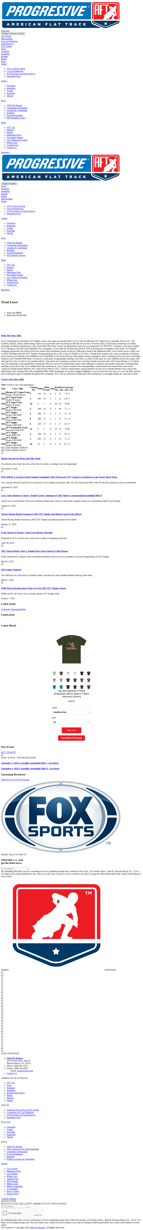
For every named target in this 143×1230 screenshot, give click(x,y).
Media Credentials (15, 1186)
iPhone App (12, 142)
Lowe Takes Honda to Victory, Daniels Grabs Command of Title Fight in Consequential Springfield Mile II (51, 495)
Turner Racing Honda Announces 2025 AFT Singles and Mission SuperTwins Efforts (41, 514)
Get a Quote (12, 1169)
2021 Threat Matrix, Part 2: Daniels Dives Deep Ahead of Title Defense (34, 551)
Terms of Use (13, 1194)
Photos (10, 132)
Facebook (11, 86)
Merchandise (6, 39)
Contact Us (12, 147)
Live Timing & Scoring (17, 140)
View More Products (71, 738)
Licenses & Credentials (17, 110)
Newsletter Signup (15, 137)
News (3, 49)
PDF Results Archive (16, 118)
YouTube (11, 93)
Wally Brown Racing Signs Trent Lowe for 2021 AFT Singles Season (33, 588)
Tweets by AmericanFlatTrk (13, 609)
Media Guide (12, 1184)
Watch (4, 64)
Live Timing (12, 1174)
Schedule (5, 51)
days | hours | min (13, 34)
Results (4, 56)
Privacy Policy (13, 1191)
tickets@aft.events (25, 1071)
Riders (4, 59)
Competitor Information (17, 108)
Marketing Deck (14, 135)
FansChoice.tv (7, 44)
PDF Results (12, 1181)
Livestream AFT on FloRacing (20, 1112)
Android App (12, 145)
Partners (10, 130)
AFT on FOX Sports (16, 69)
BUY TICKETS (8, 752)
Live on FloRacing (9, 41)
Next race (5, 31)
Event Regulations (15, 115)
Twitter (10, 91)
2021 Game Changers (11, 569)
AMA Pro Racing (14, 105)
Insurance (5, 152)
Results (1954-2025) (16, 1093)
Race (3, 100)
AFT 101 (11, 127)
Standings (5, 54)
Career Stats (12, 379)
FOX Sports (6, 46)
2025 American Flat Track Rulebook (23, 1149)
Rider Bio (11, 335)
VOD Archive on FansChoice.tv (21, 74)
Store (3, 61)
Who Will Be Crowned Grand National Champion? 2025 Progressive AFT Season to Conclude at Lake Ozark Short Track (59, 477)
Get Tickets (6, 36)
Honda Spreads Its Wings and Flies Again (20, 458)
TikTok (10, 96)
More (3, 122)
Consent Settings (8, 1198)
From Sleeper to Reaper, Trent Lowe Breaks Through (26, 532)
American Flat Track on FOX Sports (23, 1110)
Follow (4, 81)
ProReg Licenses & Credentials (20, 1159)
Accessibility (12, 1189)
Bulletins (11, 113)
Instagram (11, 88)
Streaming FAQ (14, 76)
